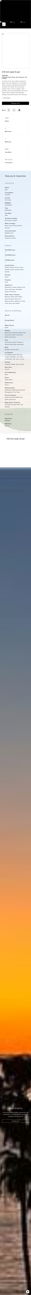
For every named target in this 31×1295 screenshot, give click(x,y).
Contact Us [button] (15, 1121)
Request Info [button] (15, 103)
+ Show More (6, 98)
